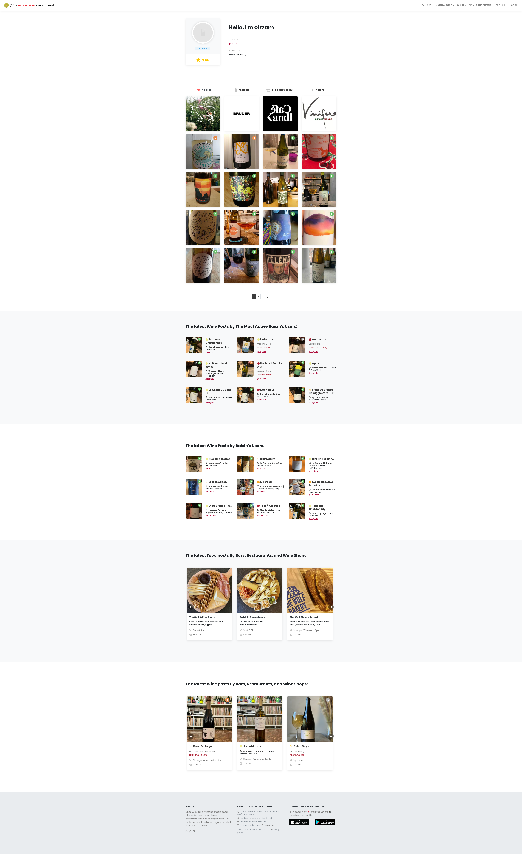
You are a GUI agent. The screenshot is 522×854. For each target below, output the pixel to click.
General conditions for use (258, 829)
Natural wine (444, 5)
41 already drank (282, 90)
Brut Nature (267, 459)
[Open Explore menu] (433, 5)
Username (234, 39)
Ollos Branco (220, 506)
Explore (426, 5)
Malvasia (266, 482)
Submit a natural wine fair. (253, 821)
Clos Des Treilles (219, 459)
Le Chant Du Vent (219, 391)
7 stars (319, 90)
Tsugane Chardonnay (214, 341)
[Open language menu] (507, 5)
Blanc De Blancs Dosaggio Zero (322, 391)
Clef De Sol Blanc (323, 459)
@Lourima (261, 468)
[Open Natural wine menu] (453, 5)
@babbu (209, 468)
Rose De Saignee (204, 746)
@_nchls (261, 491)
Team (240, 829)
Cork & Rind (209, 630)
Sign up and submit (480, 5)
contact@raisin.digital (251, 825)
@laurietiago (263, 515)
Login (513, 5)
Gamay (319, 339)
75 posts (243, 90)
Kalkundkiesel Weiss (216, 365)
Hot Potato (307, 617)
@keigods (210, 352)
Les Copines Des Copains (321, 483)
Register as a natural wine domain (257, 818)
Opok (315, 363)
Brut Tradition (218, 482)
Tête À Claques (270, 506)
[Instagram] (186, 831)
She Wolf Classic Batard (264, 617)
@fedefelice (211, 515)
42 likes (206, 90)
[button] (261, 647)
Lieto (267, 339)
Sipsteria (298, 760)
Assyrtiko (253, 746)
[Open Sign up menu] (493, 5)
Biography (234, 50)
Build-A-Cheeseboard (213, 617)
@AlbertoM (314, 495)
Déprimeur (267, 390)
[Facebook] (194, 831)
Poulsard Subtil (269, 365)
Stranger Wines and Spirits (268, 630)
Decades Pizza (311, 630)
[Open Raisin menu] (466, 5)
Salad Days (301, 746)
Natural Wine (300, 811)
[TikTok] (190, 831)
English (500, 5)
